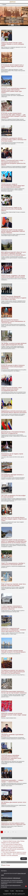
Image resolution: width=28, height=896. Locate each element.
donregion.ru (20, 882)
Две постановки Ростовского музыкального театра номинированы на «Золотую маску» (13, 321)
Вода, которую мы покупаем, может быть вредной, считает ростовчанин (13, 584)
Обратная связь (19, 890)
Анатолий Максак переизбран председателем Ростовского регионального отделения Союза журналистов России (11, 757)
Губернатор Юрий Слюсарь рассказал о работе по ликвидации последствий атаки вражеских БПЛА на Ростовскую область (13, 541)
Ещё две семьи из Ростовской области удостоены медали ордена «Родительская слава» (14, 519)
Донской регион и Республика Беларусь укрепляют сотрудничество (13, 432)
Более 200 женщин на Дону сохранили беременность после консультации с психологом (13, 367)
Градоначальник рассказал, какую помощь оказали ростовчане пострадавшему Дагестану (11, 389)
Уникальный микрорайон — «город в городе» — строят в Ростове (12, 781)
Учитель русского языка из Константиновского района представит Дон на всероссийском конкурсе (13, 185)
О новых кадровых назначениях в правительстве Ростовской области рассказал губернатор (11, 607)
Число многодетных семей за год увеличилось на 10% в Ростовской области (11, 209)
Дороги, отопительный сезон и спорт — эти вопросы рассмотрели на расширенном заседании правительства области (13, 162)
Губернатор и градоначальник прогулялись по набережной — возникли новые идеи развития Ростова (13, 630)
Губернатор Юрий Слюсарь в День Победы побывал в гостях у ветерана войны (12, 44)
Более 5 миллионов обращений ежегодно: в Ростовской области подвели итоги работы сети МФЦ (13, 298)
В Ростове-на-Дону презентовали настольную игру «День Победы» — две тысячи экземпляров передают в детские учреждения (13, 115)
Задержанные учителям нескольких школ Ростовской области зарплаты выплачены (14, 411)
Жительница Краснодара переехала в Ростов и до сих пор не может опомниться (13, 692)
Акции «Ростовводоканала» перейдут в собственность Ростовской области (13, 564)
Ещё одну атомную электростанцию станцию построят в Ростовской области (13, 651)
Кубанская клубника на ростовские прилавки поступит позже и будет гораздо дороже (13, 715)
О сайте (12, 890)
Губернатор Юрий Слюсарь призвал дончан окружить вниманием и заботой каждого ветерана (13, 231)
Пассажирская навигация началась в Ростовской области (12, 475)
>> (15, 832)
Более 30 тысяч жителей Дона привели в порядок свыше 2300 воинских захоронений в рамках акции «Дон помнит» (13, 90)
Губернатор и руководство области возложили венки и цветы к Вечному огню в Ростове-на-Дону (13, 139)
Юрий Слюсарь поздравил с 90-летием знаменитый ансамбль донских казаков (13, 276)
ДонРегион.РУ (21, 893)
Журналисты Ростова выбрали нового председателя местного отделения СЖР (13, 823)
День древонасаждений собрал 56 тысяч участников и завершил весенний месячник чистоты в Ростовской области (13, 253)
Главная (6, 890)
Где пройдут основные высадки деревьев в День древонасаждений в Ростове (13, 344)
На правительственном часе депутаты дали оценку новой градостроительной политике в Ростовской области (13, 672)
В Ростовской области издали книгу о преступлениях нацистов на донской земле (14, 20)
